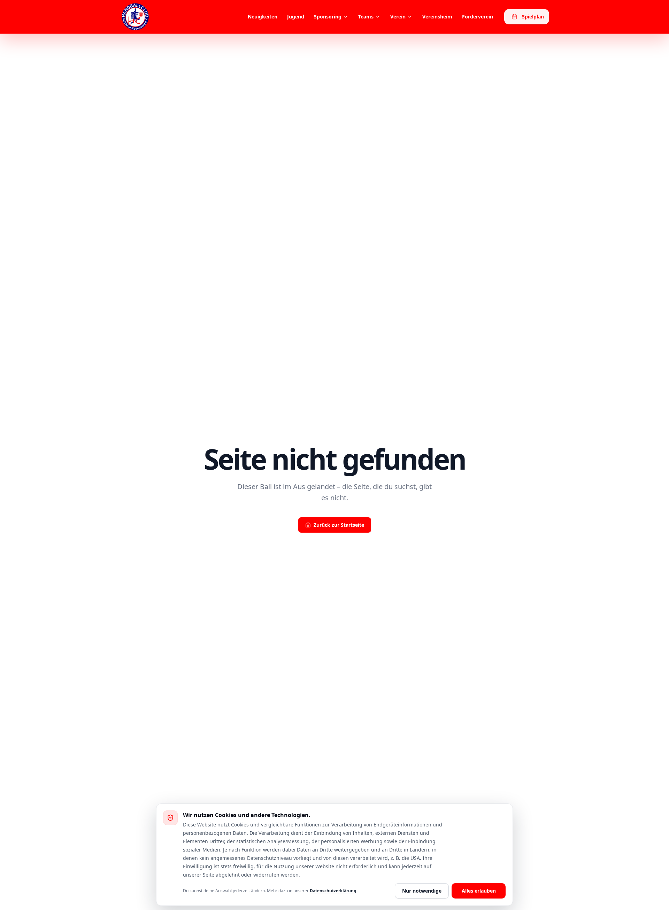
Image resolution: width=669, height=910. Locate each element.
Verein (398, 16)
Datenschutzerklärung (333, 891)
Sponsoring (327, 16)
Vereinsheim (437, 16)
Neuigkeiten (262, 16)
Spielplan (533, 16)
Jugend (295, 16)
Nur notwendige (421, 890)
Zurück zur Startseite (339, 524)
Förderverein (477, 16)
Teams (366, 16)
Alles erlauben (479, 890)
